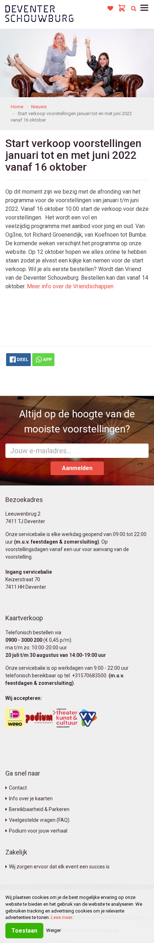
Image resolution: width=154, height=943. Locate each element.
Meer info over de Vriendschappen (70, 286)
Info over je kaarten (31, 798)
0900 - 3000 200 (23, 640)
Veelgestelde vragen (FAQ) (39, 820)
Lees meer (61, 917)
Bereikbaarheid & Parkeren (39, 809)
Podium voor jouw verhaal (38, 831)
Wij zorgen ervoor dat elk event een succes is (59, 866)
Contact (18, 788)
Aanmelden (77, 468)
